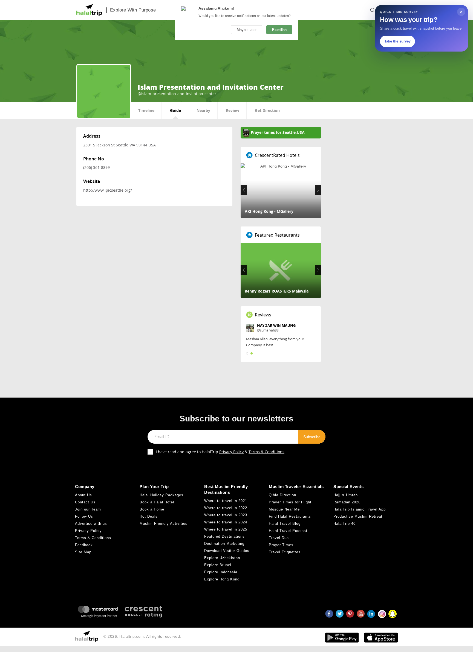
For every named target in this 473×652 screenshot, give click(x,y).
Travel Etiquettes (285, 552)
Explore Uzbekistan (222, 558)
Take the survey (397, 41)
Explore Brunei (217, 565)
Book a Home (152, 509)
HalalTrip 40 (344, 523)
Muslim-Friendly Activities (164, 523)
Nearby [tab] (203, 110)
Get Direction (267, 110)
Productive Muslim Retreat (357, 516)
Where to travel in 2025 (225, 529)
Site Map (83, 552)
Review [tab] (232, 110)
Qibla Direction (282, 495)
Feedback (84, 545)
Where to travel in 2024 (225, 522)
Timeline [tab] (146, 110)
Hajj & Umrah (345, 495)
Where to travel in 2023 (225, 515)
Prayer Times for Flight (290, 502)
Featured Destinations (224, 536)
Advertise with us (91, 523)
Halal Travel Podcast (288, 531)
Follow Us (84, 516)
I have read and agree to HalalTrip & (220, 451)
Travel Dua (279, 538)
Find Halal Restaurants (290, 516)
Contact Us (85, 502)
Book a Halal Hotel (157, 502)
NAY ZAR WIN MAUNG (276, 325)
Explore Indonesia (220, 572)
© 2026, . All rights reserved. (142, 636)
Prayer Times (281, 545)
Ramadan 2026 (346, 502)
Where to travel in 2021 (225, 501)
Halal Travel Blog (285, 523)
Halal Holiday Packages (161, 495)
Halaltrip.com (131, 636)
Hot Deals (149, 516)
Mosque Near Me (284, 509)
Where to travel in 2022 (225, 508)
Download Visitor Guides (226, 551)
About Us (83, 495)
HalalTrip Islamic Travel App (359, 509)
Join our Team (88, 509)
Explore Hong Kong (222, 579)
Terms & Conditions (266, 451)
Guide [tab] (175, 110)
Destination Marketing (224, 544)
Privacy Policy (231, 451)
